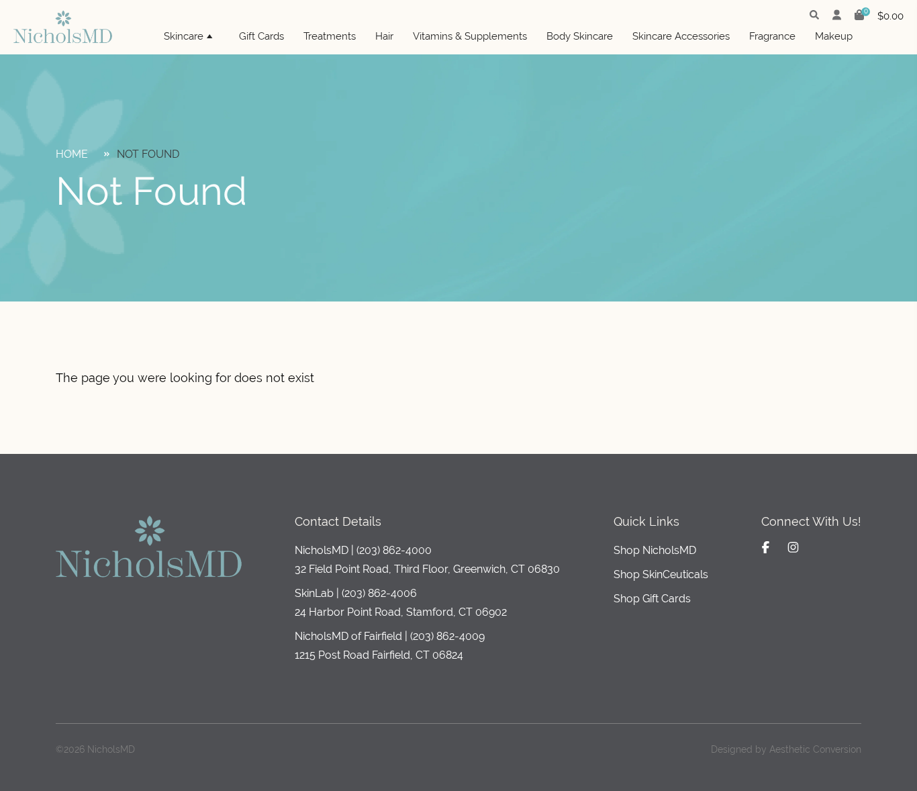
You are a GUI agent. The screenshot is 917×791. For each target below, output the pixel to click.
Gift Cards (261, 36)
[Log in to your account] (836, 16)
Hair (384, 36)
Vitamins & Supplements (470, 36)
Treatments (329, 36)
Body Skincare (579, 36)
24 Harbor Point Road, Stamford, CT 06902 (401, 612)
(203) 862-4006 (379, 593)
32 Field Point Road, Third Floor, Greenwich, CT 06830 (427, 569)
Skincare (183, 36)
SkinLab (314, 593)
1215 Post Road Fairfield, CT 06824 (379, 655)
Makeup (834, 36)
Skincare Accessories (681, 36)
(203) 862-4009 (447, 636)
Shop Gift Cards (652, 598)
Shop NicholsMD (655, 550)
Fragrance (772, 36)
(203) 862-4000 (394, 550)
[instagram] (793, 547)
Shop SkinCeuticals (661, 574)
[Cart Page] (859, 16)
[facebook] (765, 547)
